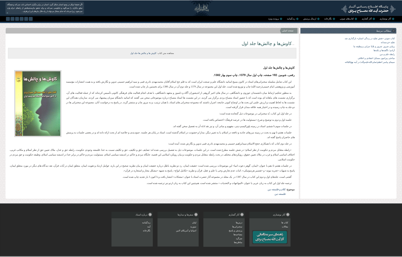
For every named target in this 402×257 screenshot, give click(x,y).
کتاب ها (284, 222)
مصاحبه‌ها (238, 234)
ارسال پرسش (309, 19)
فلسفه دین (280, 194)
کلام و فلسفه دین (277, 189)
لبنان (194, 222)
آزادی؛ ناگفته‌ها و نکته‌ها (384, 50)
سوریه (193, 227)
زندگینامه (291, 19)
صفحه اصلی (287, 30)
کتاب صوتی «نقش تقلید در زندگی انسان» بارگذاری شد (370, 38)
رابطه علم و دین (387, 54)
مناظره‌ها (238, 242)
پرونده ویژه (273, 19)
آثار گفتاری (367, 19)
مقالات (285, 227)
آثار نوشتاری (385, 19)
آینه (148, 227)
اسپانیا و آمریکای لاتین (186, 230)
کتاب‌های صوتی (347, 19)
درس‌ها (239, 222)
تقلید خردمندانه (388, 42)
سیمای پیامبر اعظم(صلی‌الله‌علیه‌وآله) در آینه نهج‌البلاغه (370, 62)
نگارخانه (328, 19)
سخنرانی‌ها (237, 227)
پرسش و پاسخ (235, 230)
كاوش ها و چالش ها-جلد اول (143, 53)
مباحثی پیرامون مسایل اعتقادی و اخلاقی (376, 58)
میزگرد (239, 238)
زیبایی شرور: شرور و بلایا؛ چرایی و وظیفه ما (374, 46)
